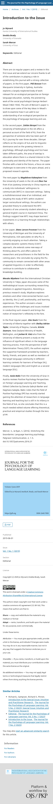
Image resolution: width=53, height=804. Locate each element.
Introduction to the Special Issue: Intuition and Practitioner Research (28, 701)
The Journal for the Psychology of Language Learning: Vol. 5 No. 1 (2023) (28, 715)
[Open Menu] (3, 3)
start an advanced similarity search (32, 731)
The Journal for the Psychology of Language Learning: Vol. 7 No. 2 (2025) (28, 722)
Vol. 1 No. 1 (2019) (29, 9)
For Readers (9, 748)
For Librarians (10, 757)
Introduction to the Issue (20, 719)
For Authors (9, 752)
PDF (9, 524)
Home (5, 9)
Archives (15, 9)
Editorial (12, 713)
